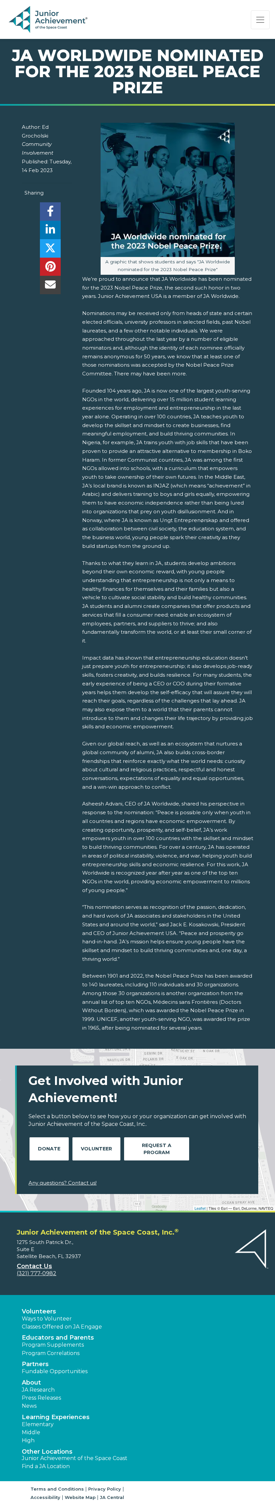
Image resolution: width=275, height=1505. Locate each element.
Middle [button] (31, 1432)
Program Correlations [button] (50, 1353)
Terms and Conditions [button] (57, 1489)
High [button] (28, 1440)
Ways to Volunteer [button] (47, 1318)
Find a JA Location (46, 1466)
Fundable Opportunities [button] (55, 1371)
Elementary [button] (38, 1424)
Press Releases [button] (41, 1398)
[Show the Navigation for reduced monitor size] (260, 19)
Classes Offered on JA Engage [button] (62, 1327)
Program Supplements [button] (53, 1345)
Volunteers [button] (39, 1311)
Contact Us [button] (34, 1266)
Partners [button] (35, 1364)
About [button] (31, 1383)
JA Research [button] (38, 1390)
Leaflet (200, 1208)
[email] (50, 286)
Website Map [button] (80, 1497)
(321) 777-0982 (36, 1273)
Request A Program (156, 1148)
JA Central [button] (112, 1497)
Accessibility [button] (45, 1497)
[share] (50, 213)
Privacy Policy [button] (104, 1489)
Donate (49, 1149)
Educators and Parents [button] (58, 1338)
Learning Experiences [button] (56, 1417)
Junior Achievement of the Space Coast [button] (74, 1458)
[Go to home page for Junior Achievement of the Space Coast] (49, 19)
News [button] (29, 1406)
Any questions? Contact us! (63, 1183)
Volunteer (96, 1149)
